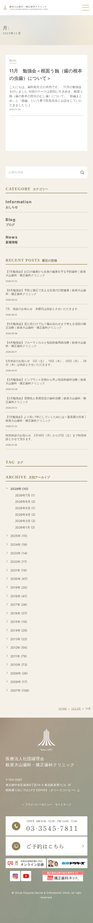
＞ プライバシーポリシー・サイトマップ (46, 804)
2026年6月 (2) (25, 501)
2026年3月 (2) (25, 521)
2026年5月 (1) (25, 508)
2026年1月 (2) (25, 527)
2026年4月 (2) (25, 514)
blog (12, 60)
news (12, 239)
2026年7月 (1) (25, 495)
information (19, 204)
